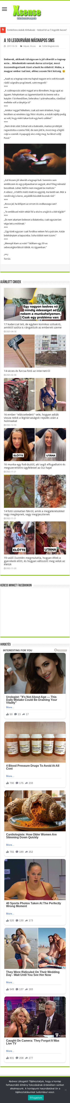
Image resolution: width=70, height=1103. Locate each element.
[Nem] (65, 1090)
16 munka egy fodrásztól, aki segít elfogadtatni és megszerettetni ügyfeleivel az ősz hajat (34, 466)
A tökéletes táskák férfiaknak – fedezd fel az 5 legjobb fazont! (37, 30)
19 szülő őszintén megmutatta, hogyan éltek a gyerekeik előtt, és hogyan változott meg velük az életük (34, 561)
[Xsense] (35, 11)
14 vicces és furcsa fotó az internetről (27, 371)
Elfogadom (36, 1097)
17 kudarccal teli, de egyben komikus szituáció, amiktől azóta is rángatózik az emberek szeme (33, 326)
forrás (7, 258)
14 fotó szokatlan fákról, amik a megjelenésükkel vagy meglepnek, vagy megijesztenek (34, 513)
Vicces (33, 46)
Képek (26, 46)
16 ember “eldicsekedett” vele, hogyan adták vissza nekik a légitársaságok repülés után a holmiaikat (31, 418)
